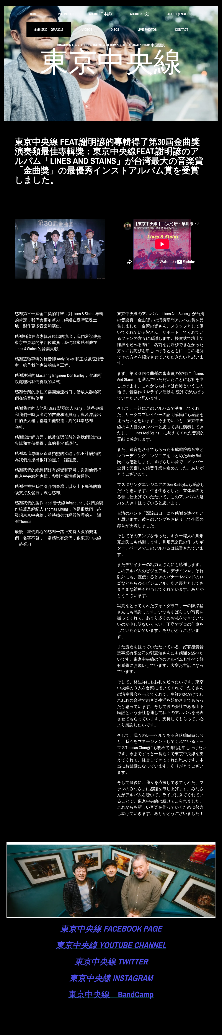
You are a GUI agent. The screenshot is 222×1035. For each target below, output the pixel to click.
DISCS (115, 29)
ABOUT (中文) (139, 13)
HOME (34, 13)
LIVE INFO (64, 13)
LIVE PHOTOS (147, 29)
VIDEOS (87, 29)
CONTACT (181, 29)
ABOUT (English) (179, 13)
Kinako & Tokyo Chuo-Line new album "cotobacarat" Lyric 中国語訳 (111, 45)
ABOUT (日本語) (100, 13)
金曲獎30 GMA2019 (48, 29)
